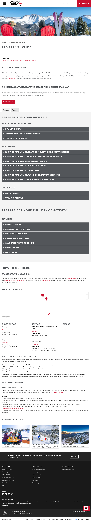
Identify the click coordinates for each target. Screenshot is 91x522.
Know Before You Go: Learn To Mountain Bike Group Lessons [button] (37, 152)
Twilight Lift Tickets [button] (16, 138)
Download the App (8, 102)
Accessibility (68, 519)
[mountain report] (63, 3)
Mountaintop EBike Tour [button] (18, 229)
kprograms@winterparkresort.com (12, 408)
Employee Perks (36, 477)
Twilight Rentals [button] (14, 198)
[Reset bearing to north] (87, 298)
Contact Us (5, 483)
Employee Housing (37, 475)
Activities (28, 61)
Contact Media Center (68, 469)
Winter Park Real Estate (8, 477)
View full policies (59, 392)
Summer (6, 110)
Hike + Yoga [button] (11, 252)
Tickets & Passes (7, 61)
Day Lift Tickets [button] (13, 129)
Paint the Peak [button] (13, 248)
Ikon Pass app (46, 280)
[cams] (69, 3)
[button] (86, 508)
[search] (74, 3)
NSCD (3, 486)
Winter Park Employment (38, 469)
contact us (12, 79)
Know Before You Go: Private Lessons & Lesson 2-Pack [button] (33, 157)
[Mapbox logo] (6, 317)
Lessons (15, 61)
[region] (45, 304)
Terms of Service (40, 519)
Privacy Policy (29, 519)
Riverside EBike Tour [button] (16, 234)
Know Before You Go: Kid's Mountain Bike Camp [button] (29, 180)
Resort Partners (6, 475)
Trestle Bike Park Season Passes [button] (22, 134)
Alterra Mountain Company (6, 519)
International (35, 480)
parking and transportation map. (14, 280)
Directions (5, 330)
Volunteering (35, 483)
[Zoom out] (87, 295)
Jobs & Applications (37, 472)
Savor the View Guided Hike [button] (19, 243)
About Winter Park (7, 469)
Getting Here (71, 278)
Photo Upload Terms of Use (55, 519)
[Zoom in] (87, 293)
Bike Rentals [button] (11, 193)
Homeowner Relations (8, 480)
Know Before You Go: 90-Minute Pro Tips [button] (26, 161)
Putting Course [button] (13, 225)
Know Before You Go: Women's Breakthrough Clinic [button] (32, 175)
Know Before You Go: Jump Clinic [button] (22, 170)
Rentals (21, 61)
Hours (34, 61)
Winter (15, 110)
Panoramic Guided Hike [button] (17, 238)
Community (5, 472)
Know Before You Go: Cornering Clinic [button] (25, 166)
